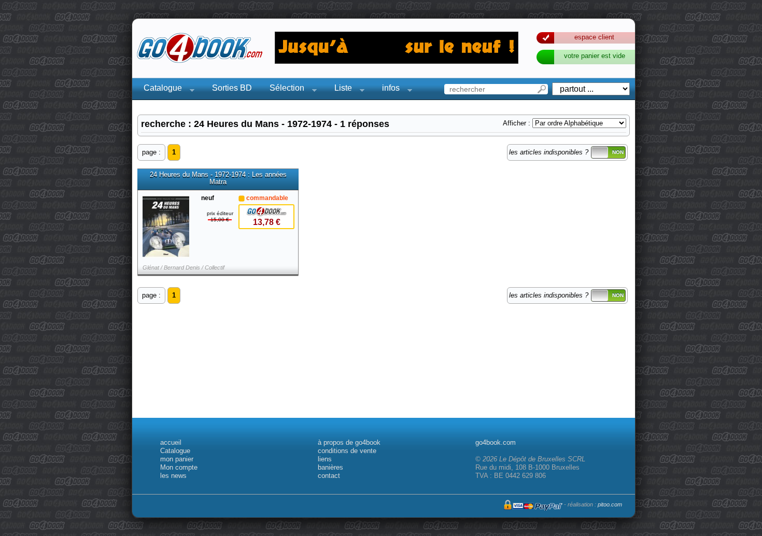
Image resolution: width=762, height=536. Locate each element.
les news (173, 475)
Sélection (283, 89)
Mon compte (178, 467)
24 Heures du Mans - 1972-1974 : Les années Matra (218, 178)
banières (330, 467)
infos (388, 89)
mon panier (176, 459)
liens (325, 459)
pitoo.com (610, 504)
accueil (170, 442)
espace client (594, 37)
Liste (340, 89)
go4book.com (495, 442)
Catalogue (159, 89)
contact (329, 475)
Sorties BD (232, 87)
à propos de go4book (349, 442)
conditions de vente (347, 451)
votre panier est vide (594, 56)
